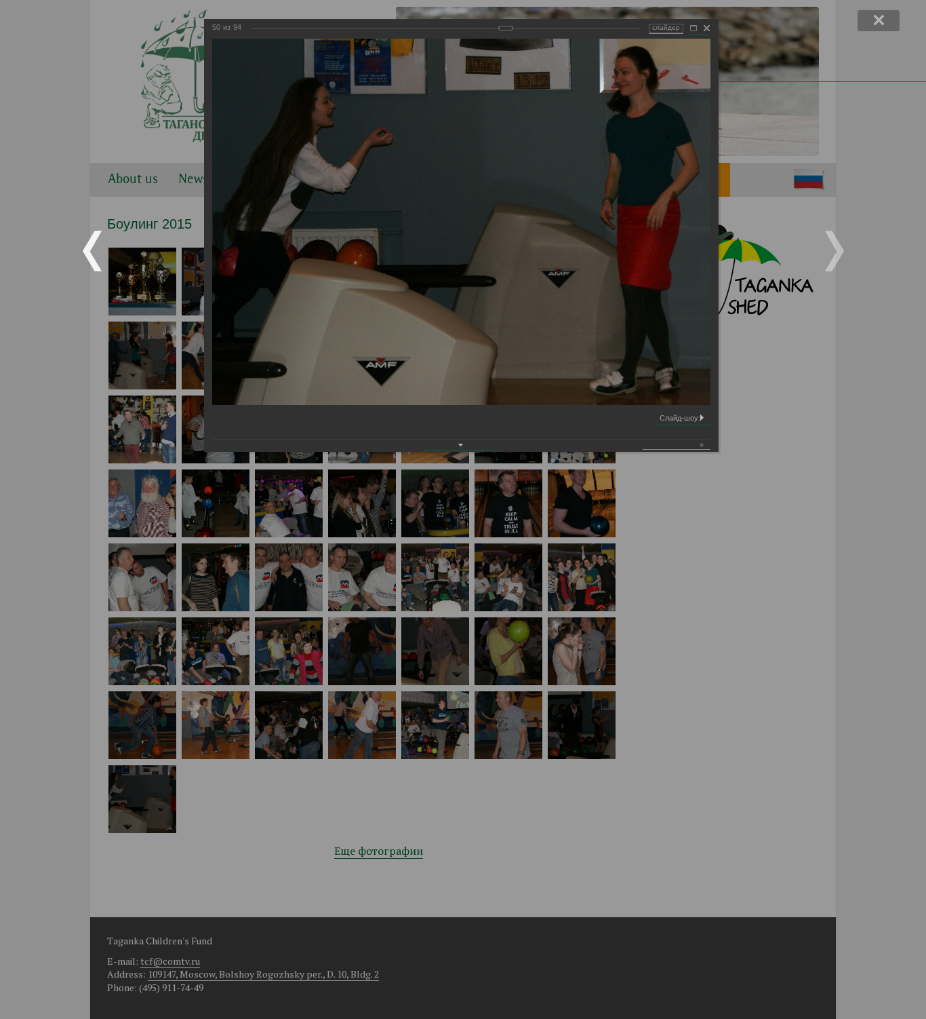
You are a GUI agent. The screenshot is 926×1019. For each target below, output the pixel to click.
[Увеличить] (693, 28)
